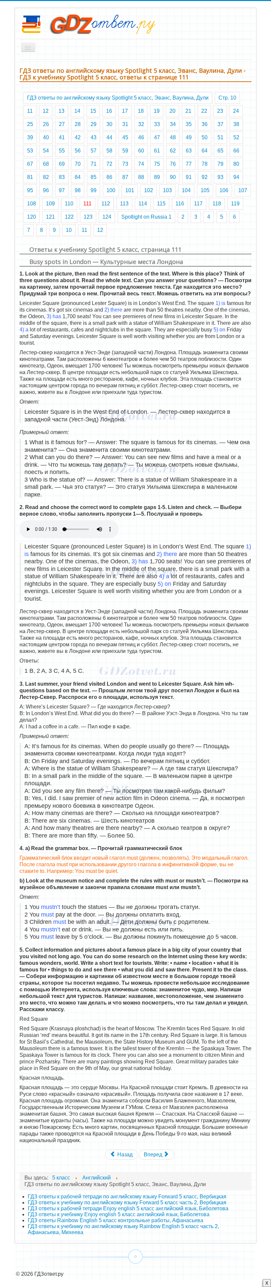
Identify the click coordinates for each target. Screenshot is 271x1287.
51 (220, 137)
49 (189, 137)
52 (236, 137)
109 (50, 203)
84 (78, 177)
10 (69, 230)
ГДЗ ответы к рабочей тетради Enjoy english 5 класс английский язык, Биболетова (128, 1208)
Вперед (154, 1154)
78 (205, 164)
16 (109, 111)
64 (205, 150)
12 (46, 111)
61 (157, 150)
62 (173, 150)
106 (223, 190)
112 (105, 203)
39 (30, 137)
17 (125, 111)
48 (173, 137)
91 (189, 177)
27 (62, 124)
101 (129, 190)
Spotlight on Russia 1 (146, 217)
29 (94, 124)
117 (198, 203)
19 (157, 111)
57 (94, 150)
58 (109, 150)
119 (235, 203)
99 (94, 190)
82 (46, 177)
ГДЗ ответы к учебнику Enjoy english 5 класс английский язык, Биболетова (119, 1214)
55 (62, 150)
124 (106, 217)
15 (93, 111)
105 (205, 190)
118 (217, 203)
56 (78, 150)
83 (62, 177)
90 (173, 177)
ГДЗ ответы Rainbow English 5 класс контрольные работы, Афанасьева (115, 1220)
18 (141, 111)
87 (125, 177)
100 (110, 190)
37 (220, 124)
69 (62, 164)
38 (236, 124)
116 (179, 203)
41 (62, 137)
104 (186, 190)
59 (125, 150)
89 (157, 177)
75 (157, 164)
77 (189, 164)
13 (61, 111)
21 (188, 111)
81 (30, 177)
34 (173, 124)
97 (62, 190)
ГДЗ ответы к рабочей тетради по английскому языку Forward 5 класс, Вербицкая (127, 1196)
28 (78, 124)
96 (46, 190)
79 (220, 164)
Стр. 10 (227, 98)
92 (205, 177)
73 (125, 164)
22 (204, 111)
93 (220, 177)
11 (30, 111)
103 (167, 190)
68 (46, 164)
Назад (124, 1154)
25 (30, 124)
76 (173, 164)
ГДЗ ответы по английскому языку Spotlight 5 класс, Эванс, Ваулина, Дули (118, 98)
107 (242, 190)
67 (30, 164)
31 (125, 124)
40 (46, 137)
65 (220, 150)
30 (109, 124)
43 (94, 137)
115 (161, 203)
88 (141, 177)
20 (172, 111)
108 (31, 203)
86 (109, 177)
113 (124, 203)
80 (236, 164)
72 (109, 164)
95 (30, 190)
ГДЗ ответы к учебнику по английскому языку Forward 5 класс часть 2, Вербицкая (127, 1202)
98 (78, 190)
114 (142, 203)
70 (78, 164)
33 (157, 124)
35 (189, 124)
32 (141, 124)
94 (236, 177)
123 (88, 217)
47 (157, 137)
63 (189, 150)
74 (141, 164)
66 (236, 150)
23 (220, 111)
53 (30, 150)
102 (148, 190)
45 (125, 137)
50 (205, 137)
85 (94, 177)
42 (78, 137)
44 (109, 137)
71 (94, 164)
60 (141, 150)
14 (77, 111)
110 (69, 203)
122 (69, 217)
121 (50, 217)
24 (236, 111)
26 (46, 124)
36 (205, 124)
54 (46, 150)
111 (87, 203)
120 (31, 217)
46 (141, 137)
